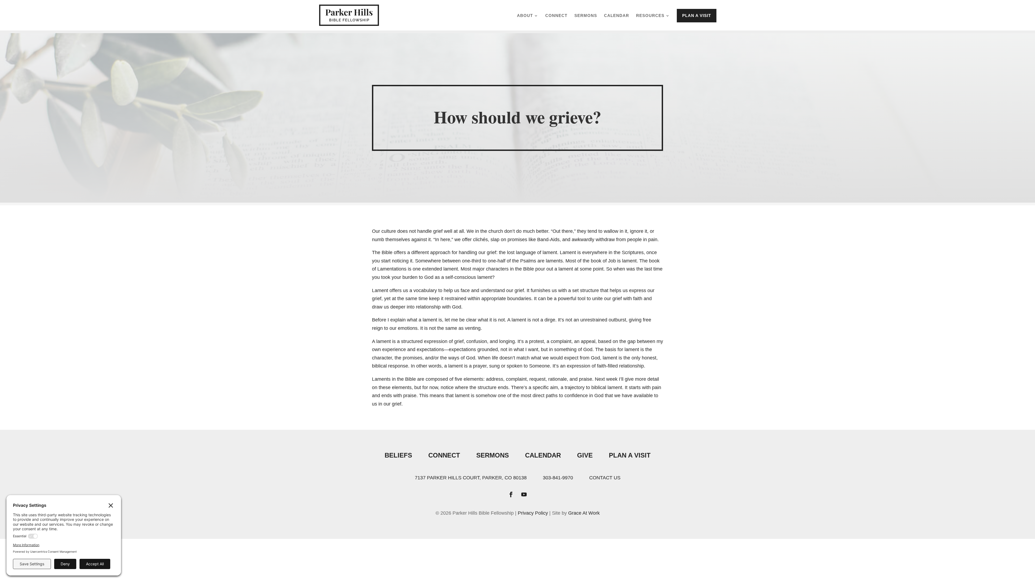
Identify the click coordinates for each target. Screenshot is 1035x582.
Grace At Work (584, 513)
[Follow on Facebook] (511, 494)
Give (585, 455)
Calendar (616, 16)
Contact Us (604, 477)
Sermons (585, 16)
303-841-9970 (558, 477)
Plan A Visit (630, 455)
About (525, 16)
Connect (556, 16)
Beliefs (398, 455)
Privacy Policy (533, 513)
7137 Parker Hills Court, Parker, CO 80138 (471, 477)
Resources (650, 16)
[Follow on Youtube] (524, 494)
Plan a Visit (696, 15)
